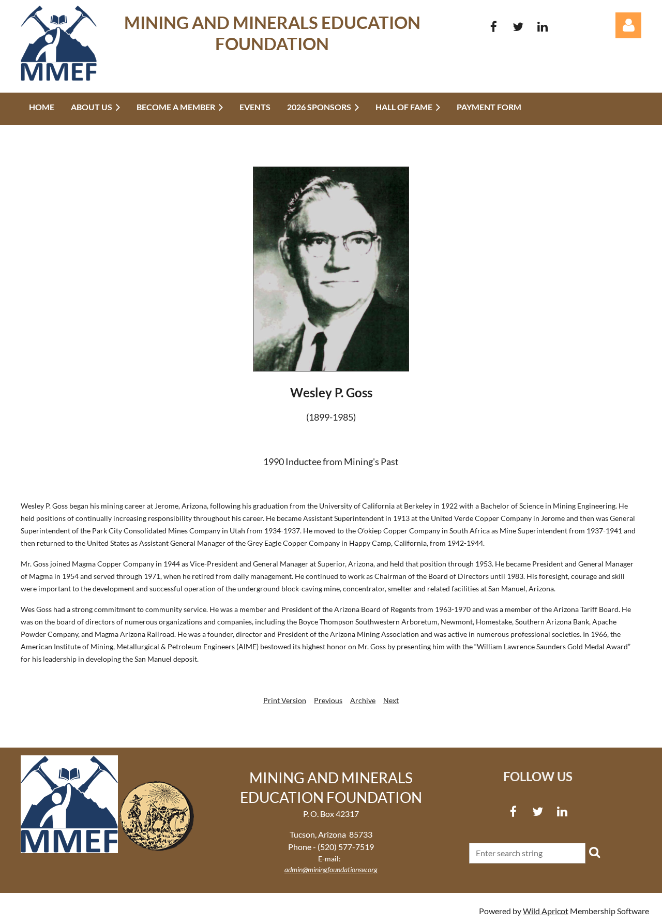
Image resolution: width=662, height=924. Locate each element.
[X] (518, 27)
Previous (328, 700)
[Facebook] (494, 27)
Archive (362, 700)
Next (391, 700)
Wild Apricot (545, 911)
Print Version (284, 700)
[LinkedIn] (542, 27)
